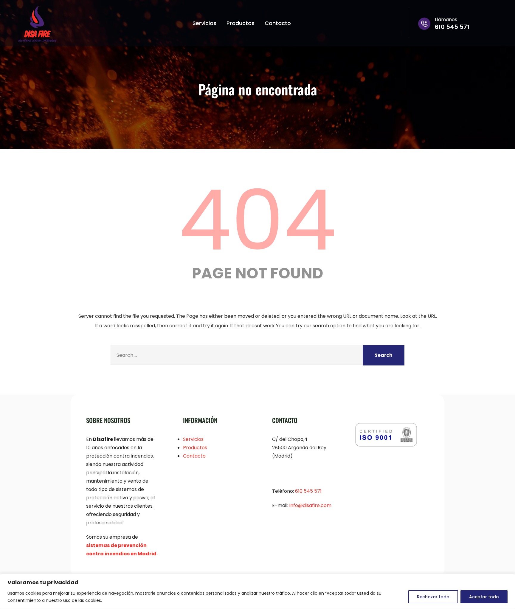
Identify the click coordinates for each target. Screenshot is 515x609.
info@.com (310, 505)
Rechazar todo (433, 597)
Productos (241, 23)
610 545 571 (308, 491)
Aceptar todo (484, 597)
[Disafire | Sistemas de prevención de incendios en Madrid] (37, 24)
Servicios (204, 23)
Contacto (278, 23)
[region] (257, 591)
